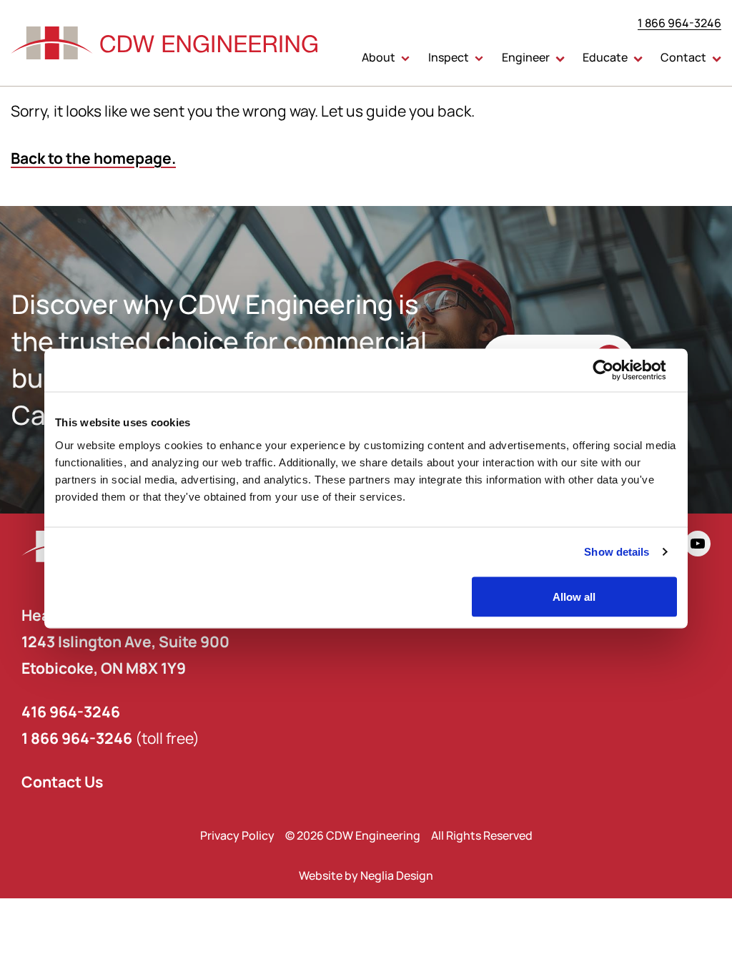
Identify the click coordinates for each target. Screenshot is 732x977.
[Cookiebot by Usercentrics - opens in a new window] (614, 370)
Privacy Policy (237, 835)
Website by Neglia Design (366, 875)
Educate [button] (605, 57)
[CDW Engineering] (164, 43)
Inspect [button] (448, 57)
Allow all (574, 596)
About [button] (378, 57)
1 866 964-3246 (679, 23)
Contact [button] (683, 57)
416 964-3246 (70, 711)
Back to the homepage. (93, 157)
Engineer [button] (526, 57)
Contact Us (62, 781)
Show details (616, 552)
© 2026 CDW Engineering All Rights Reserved (409, 835)
